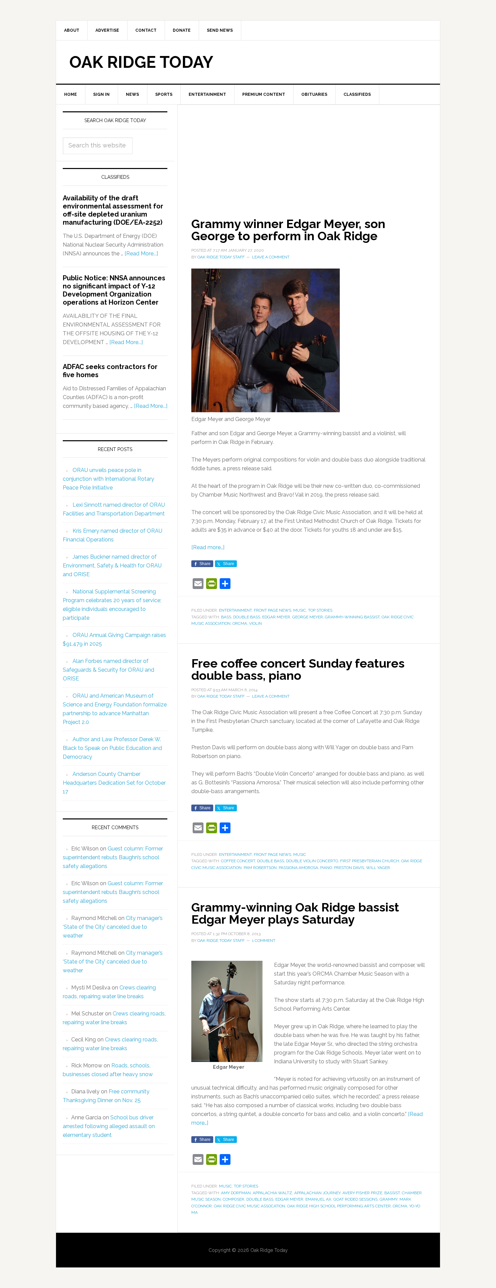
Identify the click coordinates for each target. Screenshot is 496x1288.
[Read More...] (141, 253)
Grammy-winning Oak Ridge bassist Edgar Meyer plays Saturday (295, 913)
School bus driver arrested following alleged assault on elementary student (109, 1126)
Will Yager (378, 867)
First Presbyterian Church (369, 861)
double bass (246, 617)
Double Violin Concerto (312, 861)
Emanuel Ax (318, 1199)
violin (255, 623)
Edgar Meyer (276, 617)
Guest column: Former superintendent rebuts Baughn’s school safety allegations (113, 857)
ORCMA (239, 623)
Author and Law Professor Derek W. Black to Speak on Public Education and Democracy (112, 748)
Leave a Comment (271, 257)
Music (299, 610)
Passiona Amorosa (298, 867)
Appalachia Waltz (272, 1193)
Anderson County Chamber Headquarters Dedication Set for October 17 (114, 783)
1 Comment (263, 940)
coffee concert (238, 861)
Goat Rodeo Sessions (355, 1199)
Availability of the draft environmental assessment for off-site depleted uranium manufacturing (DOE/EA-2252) (113, 210)
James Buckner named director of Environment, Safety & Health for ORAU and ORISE (112, 566)
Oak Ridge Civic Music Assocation (249, 1206)
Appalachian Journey (317, 1193)
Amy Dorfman (236, 1193)
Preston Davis (349, 867)
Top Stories (320, 610)
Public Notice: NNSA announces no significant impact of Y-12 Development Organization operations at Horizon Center (114, 290)
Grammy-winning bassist (352, 617)
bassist (392, 1193)
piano (326, 867)
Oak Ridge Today (141, 62)
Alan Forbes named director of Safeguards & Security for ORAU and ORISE (108, 670)
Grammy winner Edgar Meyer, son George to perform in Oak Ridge (288, 230)
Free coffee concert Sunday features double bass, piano (298, 669)
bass (226, 617)
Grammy (388, 1199)
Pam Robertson (260, 867)
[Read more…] (207, 547)
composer (233, 1199)
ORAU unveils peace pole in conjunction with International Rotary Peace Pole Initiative (108, 479)
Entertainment (235, 610)
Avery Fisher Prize (362, 1193)
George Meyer (307, 617)
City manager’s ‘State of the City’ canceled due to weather (113, 927)
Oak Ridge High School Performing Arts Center (339, 1206)
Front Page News (272, 610)
